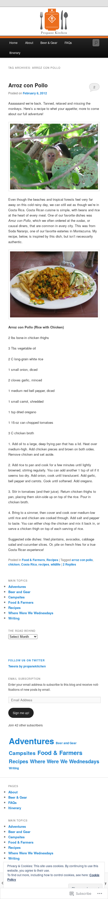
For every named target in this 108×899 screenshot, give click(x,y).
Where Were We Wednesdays (30, 612)
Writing (14, 618)
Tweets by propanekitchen (27, 666)
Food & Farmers (33, 560)
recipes (43, 564)
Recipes (52, 560)
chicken (14, 564)
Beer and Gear (19, 591)
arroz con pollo (82, 560)
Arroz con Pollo (28, 85)
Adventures (17, 586)
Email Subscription (24, 678)
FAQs (68, 42)
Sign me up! (21, 713)
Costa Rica (29, 564)
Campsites (16, 597)
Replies (69, 564)
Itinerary (14, 52)
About (29, 42)
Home (13, 42)
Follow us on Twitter (26, 660)
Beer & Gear (48, 42)
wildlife (56, 564)
